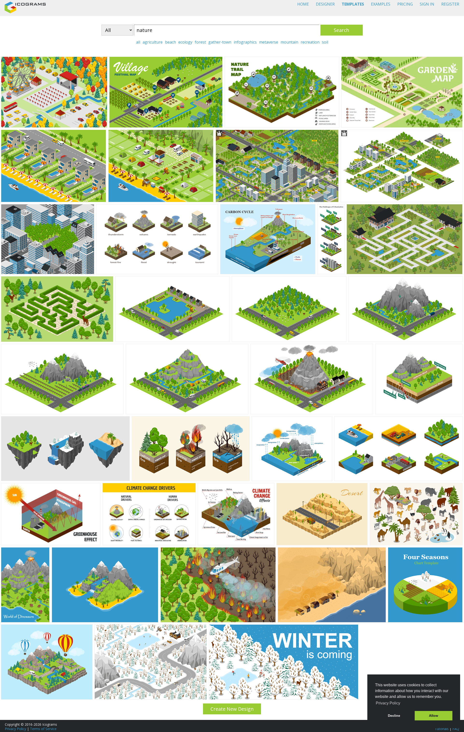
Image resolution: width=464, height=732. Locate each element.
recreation (310, 42)
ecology (185, 42)
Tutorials (442, 728)
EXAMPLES (380, 4)
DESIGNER (325, 4)
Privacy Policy (15, 728)
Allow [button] (433, 715)
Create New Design (232, 709)
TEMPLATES (353, 4)
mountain (289, 42)
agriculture (153, 42)
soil (325, 42)
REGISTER (450, 4)
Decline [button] (394, 715)
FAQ (455, 728)
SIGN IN (427, 4)
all (138, 42)
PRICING (405, 4)
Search (341, 30)
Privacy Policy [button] (388, 703)
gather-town (219, 42)
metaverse (268, 42)
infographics (245, 42)
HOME (303, 4)
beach (170, 42)
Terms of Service (43, 728)
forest (200, 42)
